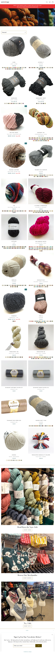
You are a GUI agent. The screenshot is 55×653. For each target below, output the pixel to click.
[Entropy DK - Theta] (50, 137)
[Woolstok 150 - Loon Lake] (12, 357)
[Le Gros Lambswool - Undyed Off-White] (49, 211)
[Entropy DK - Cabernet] (45, 140)
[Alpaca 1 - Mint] (36, 67)
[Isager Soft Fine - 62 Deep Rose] (50, 425)
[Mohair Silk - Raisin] (47, 286)
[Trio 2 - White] (45, 321)
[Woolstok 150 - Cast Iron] (20, 357)
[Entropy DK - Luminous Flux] (33, 140)
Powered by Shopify (27, 651)
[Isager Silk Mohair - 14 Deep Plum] (45, 176)
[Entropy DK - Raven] (44, 139)
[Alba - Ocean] (20, 67)
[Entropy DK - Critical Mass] (47, 137)
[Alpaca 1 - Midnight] (42, 67)
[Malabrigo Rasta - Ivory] (39, 249)
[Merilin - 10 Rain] (9, 285)
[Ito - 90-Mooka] (20, 211)
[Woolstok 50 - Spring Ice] (47, 357)
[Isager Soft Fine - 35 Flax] (37, 425)
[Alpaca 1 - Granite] (52, 67)
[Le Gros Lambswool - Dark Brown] (48, 212)
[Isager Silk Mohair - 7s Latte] (34, 176)
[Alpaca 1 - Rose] (31, 67)
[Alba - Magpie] (5, 67)
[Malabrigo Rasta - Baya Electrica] (31, 249)
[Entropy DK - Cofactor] (47, 139)
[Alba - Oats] (22, 67)
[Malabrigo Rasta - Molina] (44, 249)
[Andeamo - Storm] (5, 103)
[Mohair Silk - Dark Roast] (42, 285)
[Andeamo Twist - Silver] (38, 103)
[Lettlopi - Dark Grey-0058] (4, 248)
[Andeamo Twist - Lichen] (45, 103)
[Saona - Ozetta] (8, 460)
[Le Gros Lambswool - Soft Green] (37, 211)
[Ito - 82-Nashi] (14, 211)
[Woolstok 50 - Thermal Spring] (49, 357)
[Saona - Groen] (14, 460)
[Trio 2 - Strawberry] (31, 321)
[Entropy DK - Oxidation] (37, 137)
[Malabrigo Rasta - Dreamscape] (37, 249)
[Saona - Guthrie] (11, 460)
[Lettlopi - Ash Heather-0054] (7, 246)
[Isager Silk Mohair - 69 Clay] (31, 175)
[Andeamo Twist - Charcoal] (36, 103)
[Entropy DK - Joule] (29, 139)
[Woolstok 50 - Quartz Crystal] (32, 357)
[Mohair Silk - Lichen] (34, 286)
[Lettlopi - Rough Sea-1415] (9, 248)
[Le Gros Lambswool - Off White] (50, 211)
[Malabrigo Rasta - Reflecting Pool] (37, 248)
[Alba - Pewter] (25, 67)
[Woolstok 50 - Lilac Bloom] (35, 358)
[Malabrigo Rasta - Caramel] (40, 250)
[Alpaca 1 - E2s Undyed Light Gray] (42, 69)
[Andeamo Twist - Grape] (41, 103)
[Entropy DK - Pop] (32, 139)
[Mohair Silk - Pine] (39, 286)
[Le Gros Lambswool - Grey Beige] (33, 212)
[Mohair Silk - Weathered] (40, 285)
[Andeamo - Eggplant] (13, 103)
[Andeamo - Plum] (23, 103)
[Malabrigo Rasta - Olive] (52, 249)
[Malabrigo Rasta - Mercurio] (49, 248)
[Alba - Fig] (17, 69)
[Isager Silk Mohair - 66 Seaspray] (37, 175)
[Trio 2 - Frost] (47, 321)
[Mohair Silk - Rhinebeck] (29, 285)
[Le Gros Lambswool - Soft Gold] (36, 211)
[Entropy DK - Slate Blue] (40, 140)
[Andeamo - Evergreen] (8, 103)
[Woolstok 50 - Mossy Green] (44, 357)
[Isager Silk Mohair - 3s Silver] (52, 175)
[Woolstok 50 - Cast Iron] (50, 358)
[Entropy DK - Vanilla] (39, 139)
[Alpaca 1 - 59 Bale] (40, 69)
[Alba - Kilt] (7, 69)
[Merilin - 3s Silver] (4, 285)
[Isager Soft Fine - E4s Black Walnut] (32, 425)
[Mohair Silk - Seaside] (36, 285)
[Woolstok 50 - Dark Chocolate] (48, 358)
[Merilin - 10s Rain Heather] (15, 285)
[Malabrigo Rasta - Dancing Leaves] (34, 246)
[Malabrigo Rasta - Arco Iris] (32, 249)
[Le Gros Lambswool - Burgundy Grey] (31, 211)
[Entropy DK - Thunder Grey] (40, 139)
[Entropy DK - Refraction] (45, 137)
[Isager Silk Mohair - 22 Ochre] (36, 175)
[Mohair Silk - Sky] (36, 286)
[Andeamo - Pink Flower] (18, 103)
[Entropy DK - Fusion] (49, 139)
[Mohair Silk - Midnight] (37, 286)
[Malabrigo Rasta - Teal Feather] (32, 248)
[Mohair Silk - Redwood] (52, 285)
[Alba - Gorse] (7, 67)
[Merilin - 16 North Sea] (22, 285)
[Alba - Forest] (20, 69)
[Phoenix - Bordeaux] (14, 321)
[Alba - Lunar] (19, 69)
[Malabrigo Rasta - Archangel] (37, 246)
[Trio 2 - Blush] (49, 321)
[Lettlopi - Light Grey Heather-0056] (9, 246)
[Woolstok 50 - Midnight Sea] (33, 358)
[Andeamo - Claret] (11, 103)
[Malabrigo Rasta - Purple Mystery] (45, 248)
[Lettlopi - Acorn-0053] (22, 248)
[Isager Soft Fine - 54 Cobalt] (40, 425)
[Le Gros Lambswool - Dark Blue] (45, 211)
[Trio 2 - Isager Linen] (34, 321)
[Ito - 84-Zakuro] (15, 211)
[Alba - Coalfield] (9, 69)
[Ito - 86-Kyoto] (19, 211)
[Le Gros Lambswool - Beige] (52, 211)
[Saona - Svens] (21, 460)
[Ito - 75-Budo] (5, 211)
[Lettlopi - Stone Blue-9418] (17, 248)
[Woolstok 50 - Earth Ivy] (42, 357)
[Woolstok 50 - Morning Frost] (50, 357)
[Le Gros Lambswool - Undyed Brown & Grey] (46, 212)
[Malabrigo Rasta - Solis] (29, 248)
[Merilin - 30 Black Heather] (7, 285)
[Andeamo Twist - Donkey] (40, 103)
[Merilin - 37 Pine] (25, 285)
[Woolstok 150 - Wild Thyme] (10, 357)
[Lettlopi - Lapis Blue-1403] (2, 246)
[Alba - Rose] (5, 69)
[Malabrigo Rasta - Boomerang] (52, 246)
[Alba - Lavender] (14, 67)
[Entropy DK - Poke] (34, 139)
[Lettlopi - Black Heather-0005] (4, 246)
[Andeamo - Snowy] (21, 103)
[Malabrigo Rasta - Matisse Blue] (44, 248)
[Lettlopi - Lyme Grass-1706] (23, 248)
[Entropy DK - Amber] (34, 137)
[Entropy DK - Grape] (37, 139)
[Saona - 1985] (13, 460)
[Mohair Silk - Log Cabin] (44, 285)
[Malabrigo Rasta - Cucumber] (49, 246)
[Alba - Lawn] (12, 69)
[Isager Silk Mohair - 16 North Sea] (44, 175)
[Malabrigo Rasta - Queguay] (29, 249)
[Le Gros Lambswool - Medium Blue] (44, 211)
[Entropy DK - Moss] (42, 137)
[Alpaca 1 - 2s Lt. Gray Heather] (47, 67)
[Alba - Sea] (15, 69)
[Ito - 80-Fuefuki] (10, 211)
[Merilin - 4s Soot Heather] (5, 285)
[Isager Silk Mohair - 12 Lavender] (45, 175)
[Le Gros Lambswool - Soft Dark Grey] (40, 212)
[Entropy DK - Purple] (36, 139)
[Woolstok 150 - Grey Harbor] (17, 357)
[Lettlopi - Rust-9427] (20, 246)
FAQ (27, 630)
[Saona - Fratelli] (16, 460)
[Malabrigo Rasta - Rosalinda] (36, 246)
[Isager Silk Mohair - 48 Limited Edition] (47, 176)
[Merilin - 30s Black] (17, 286)
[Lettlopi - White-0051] (5, 246)
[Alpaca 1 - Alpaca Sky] (32, 67)
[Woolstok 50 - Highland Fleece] (40, 358)
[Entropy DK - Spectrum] (40, 137)
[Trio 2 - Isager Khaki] (41, 322)
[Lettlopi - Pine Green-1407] (14, 246)
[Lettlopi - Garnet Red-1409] (15, 248)
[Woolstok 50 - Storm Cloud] (45, 358)
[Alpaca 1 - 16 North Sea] (44, 67)
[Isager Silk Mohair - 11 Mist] (39, 175)
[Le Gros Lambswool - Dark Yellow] (34, 211)
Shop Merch (27, 578)
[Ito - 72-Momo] (4, 211)
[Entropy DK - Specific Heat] (31, 137)
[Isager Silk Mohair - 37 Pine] (40, 175)
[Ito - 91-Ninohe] (22, 211)
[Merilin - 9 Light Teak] (15, 286)
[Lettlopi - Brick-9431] (12, 248)
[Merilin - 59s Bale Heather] (20, 285)
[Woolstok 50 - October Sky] (31, 358)
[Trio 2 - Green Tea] (52, 321)
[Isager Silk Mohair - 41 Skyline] (42, 175)
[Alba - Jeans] (10, 69)
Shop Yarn (27, 530)
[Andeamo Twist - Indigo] (43, 103)
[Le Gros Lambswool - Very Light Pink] (32, 211)
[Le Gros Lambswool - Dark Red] (29, 211)
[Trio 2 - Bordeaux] (32, 321)
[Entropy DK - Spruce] (45, 139)
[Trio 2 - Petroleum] (44, 321)
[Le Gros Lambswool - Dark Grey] (41, 212)
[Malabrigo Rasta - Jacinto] (42, 248)
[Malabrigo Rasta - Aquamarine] (36, 248)
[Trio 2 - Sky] (42, 321)
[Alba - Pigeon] (2, 67)
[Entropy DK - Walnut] (42, 139)
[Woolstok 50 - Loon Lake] (52, 357)
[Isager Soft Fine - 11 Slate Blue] (34, 425)
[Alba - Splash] (23, 67)
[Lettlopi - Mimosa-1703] (20, 248)
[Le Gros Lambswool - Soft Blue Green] (40, 211)
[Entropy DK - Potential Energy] (39, 137)
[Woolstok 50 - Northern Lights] (34, 357)
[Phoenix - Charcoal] (13, 321)
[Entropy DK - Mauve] (46, 140)
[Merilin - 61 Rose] (23, 285)
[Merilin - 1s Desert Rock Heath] (14, 285)
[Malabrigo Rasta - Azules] (40, 248)
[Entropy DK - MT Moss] (44, 137)
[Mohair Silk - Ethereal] (34, 285)
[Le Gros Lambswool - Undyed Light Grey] (35, 212)
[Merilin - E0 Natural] (2, 285)
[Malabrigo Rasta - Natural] (40, 249)
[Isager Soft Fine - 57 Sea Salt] (47, 425)
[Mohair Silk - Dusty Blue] (37, 285)
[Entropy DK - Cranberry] (29, 137)
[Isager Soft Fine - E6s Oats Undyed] (31, 425)
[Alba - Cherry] (15, 67)
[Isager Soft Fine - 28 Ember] (36, 425)
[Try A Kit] (27, 601)
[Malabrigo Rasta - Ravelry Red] (29, 246)
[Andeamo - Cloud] (6, 103)
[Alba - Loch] (4, 67)
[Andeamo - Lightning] (19, 103)
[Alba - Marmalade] (10, 67)
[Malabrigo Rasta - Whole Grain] (42, 249)
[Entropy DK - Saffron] (32, 137)
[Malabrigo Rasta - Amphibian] (45, 246)
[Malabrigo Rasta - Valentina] (32, 246)
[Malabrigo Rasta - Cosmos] (34, 248)
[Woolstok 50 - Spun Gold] (39, 357)
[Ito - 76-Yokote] (7, 211)
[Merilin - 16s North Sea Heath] (17, 285)
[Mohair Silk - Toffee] (50, 285)
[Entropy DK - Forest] (43, 140)
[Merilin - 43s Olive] (19, 285)
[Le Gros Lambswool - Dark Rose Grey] (38, 212)
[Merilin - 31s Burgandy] (12, 285)
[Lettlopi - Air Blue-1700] (12, 246)
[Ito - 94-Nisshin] (25, 211)
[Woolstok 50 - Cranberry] (31, 357)
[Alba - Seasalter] (9, 67)
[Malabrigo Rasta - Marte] (41, 250)
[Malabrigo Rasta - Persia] (39, 248)
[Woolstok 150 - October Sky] (14, 357)
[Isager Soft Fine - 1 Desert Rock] (52, 425)
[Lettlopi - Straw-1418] (15, 246)
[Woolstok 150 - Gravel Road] (9, 357)
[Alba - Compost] (14, 69)
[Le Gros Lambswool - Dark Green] (39, 211)
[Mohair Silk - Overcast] (49, 285)
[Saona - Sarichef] (9, 460)
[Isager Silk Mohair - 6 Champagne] (49, 175)
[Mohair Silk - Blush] (44, 286)
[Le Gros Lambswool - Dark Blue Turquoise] (42, 211)
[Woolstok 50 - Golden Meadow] (40, 357)
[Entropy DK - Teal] (41, 140)
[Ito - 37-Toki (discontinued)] (2, 211)
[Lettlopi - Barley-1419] (17, 246)
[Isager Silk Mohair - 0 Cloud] (47, 175)
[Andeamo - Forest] (14, 103)
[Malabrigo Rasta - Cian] (31, 248)
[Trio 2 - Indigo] (36, 321)
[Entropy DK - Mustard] (38, 140)
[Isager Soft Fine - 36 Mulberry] (42, 425)
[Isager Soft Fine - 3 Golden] (49, 425)
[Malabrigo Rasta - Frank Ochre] (42, 246)
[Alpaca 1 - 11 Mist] (39, 67)
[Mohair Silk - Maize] (42, 286)
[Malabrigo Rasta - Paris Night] (50, 248)
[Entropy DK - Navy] (49, 137)
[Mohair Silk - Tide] (40, 286)
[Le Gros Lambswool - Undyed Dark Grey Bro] (36, 212)
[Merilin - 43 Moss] (12, 286)
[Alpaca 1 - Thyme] (37, 67)
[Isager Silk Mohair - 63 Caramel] (44, 176)
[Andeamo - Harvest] (9, 103)
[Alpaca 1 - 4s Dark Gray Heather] (50, 67)
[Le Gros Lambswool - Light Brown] (45, 212)
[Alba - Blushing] (22, 69)
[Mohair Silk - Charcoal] (45, 286)
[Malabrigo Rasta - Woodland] (50, 249)
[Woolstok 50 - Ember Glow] (37, 357)
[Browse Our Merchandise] (27, 553)
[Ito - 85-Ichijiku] (17, 211)
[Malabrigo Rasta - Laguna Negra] (49, 249)
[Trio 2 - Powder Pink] (29, 321)
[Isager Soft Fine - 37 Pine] (39, 425)
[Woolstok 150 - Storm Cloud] (19, 357)
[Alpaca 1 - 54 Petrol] (40, 67)
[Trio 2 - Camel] (40, 321)
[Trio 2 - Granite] (39, 321)
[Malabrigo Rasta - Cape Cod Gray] (47, 249)
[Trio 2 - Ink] (40, 322)
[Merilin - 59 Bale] (14, 286)
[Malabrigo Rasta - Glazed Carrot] (40, 246)
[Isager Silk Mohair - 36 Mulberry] (29, 175)
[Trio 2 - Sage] (37, 321)
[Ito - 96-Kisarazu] (14, 212)
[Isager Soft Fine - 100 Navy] (45, 425)
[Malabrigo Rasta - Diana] (39, 246)
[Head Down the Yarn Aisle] (27, 496)
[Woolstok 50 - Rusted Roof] (36, 357)
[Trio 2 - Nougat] (36, 322)
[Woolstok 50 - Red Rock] (29, 357)
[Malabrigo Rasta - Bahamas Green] (50, 246)
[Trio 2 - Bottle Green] (45, 322)
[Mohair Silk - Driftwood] (31, 285)
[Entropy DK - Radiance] (35, 140)
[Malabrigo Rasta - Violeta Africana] (34, 249)
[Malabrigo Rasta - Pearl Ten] (36, 249)
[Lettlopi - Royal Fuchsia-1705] (14, 248)
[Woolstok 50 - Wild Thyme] (45, 357)
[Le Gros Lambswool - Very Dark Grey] (43, 212)
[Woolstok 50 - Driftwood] (41, 358)
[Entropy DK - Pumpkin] (48, 140)
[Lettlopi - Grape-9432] (19, 248)
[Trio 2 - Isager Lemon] (43, 322)
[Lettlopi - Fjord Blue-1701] (10, 248)
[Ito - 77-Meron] (9, 211)
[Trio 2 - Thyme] (38, 322)
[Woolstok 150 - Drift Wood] (7, 357)
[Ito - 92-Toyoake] (23, 211)
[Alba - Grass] (19, 67)
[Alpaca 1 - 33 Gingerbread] (34, 67)
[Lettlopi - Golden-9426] (22, 246)
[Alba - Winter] (12, 67)
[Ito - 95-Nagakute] (13, 212)
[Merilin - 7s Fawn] (10, 285)
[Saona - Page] (18, 460)
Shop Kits (27, 626)
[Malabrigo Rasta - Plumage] (45, 249)
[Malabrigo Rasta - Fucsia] (31, 246)
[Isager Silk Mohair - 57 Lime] (34, 175)
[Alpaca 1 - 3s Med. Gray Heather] (49, 67)
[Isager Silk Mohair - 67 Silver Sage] (39, 176)
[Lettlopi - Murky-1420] (19, 246)
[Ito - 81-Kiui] (12, 211)
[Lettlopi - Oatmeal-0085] (5, 248)
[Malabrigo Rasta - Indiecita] (47, 246)
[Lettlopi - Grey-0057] (10, 246)
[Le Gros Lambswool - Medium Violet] (47, 211)
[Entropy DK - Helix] (50, 139)
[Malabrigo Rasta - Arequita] (44, 246)
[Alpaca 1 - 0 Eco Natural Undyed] (45, 67)
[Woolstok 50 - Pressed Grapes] (36, 358)
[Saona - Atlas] (19, 460)
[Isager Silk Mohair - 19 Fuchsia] (42, 176)
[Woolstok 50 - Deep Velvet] (38, 358)
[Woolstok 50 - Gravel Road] (46, 358)
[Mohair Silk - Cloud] (45, 285)
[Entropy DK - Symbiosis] (31, 139)
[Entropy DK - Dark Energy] (52, 137)
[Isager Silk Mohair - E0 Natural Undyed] (36, 176)
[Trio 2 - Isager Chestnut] (50, 321)
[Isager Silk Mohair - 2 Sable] (50, 175)
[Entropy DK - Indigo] (36, 140)
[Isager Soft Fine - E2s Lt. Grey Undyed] (29, 425)
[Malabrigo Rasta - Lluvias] (47, 248)
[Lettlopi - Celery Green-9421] (23, 246)
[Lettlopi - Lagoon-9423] (25, 246)
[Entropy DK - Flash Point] (36, 137)
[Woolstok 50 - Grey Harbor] (43, 358)
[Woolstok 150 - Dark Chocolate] (22, 357)
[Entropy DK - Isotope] (52, 139)
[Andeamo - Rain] (16, 103)
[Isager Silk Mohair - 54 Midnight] (40, 176)
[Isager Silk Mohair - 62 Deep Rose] (32, 175)
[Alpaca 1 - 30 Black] (39, 69)
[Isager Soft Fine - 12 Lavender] (44, 425)
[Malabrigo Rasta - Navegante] (52, 248)
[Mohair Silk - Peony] (39, 285)
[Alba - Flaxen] (17, 67)
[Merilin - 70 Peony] (10, 286)
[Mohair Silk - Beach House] (32, 285)
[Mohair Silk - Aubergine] (47, 285)
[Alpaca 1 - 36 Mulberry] (29, 67)
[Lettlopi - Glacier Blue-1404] (7, 248)
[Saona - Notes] (6, 460)
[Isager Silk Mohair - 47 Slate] (37, 176)
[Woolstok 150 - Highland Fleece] (5, 357)
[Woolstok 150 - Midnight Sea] (15, 357)
